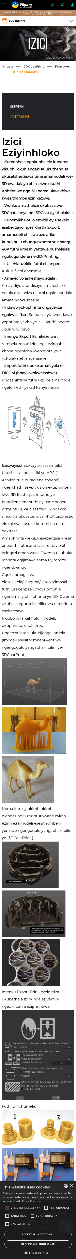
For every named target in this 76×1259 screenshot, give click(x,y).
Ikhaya (7, 66)
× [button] (71, 1185)
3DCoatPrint (34, 66)
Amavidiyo (14, 278)
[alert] (38, 1220)
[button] (38, 1252)
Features (62, 66)
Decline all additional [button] (38, 1244)
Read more (36, 1201)
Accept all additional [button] (38, 1234)
